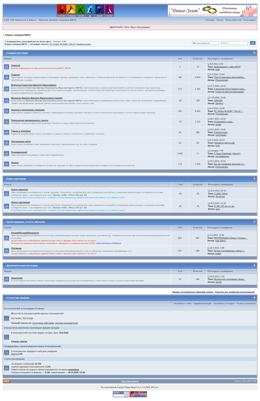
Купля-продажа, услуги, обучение (26, 222)
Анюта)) (15, 354)
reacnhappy (221, 135)
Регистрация (143, 27)
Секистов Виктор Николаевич (229, 92)
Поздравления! (19, 152)
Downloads (17, 278)
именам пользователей (66, 323)
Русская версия (108, 387)
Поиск (220, 20)
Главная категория (17, 53)
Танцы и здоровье (21, 131)
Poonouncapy (221, 80)
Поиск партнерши (20, 202)
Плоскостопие (221, 132)
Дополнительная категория (22, 265)
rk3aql (218, 124)
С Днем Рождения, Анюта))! (227, 153)
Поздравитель (222, 156)
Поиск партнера (19, 189)
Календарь (250, 20)
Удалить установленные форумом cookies (192, 292)
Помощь (210, 20)
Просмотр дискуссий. (224, 143)
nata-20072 (220, 240)
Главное (15, 75)
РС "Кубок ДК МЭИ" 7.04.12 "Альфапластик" (70, 44)
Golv (217, 69)
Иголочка (220, 196)
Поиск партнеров (16, 179)
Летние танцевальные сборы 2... (229, 251)
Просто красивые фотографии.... (230, 77)
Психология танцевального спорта (29, 120)
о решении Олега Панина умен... (230, 89)
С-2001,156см (221, 193)
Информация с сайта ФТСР (227, 67)
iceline (218, 253)
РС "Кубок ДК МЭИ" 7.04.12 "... (228, 111)
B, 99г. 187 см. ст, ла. (224, 206)
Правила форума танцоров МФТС (58, 20)
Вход (133, 27)
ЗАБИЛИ (218, 100)
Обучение (16, 248)
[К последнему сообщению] (209, 64)
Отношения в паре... (224, 122)
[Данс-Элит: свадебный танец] (212, 10)
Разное (14, 163)
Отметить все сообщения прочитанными (234, 292)
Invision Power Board (126, 387)
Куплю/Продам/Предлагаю (25, 233)
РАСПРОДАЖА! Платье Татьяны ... (231, 238)
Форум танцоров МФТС (18, 35)
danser (218, 282)
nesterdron (73, 369)
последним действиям (43, 323)
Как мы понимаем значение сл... (229, 164)
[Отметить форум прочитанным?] (6, 66)
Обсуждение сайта (21, 141)
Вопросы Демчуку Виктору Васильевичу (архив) (36, 98)
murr (218, 209)
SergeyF (219, 103)
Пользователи (234, 20)
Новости (15, 65)
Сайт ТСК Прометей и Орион (20, 20)
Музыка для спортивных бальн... (230, 279)
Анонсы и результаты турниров (28, 110)
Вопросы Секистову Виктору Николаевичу (33, 85)
